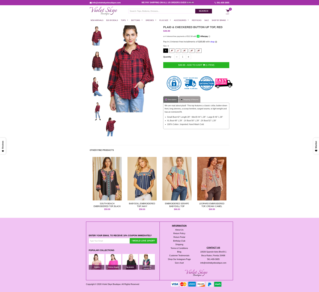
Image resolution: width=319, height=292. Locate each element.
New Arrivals (97, 20)
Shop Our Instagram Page (179, 259)
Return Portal (179, 237)
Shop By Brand (219, 20)
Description (172, 100)
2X (199, 50)
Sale (206, 20)
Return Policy (179, 233)
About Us (179, 230)
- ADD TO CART (196, 65)
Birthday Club (179, 241)
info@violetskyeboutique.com (106, 3)
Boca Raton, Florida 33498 (213, 255)
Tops (123, 20)
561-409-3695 (223, 3)
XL (185, 50)
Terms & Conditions (179, 248)
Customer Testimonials (179, 255)
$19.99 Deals (112, 20)
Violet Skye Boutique (111, 284)
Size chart (179, 263)
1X (192, 50)
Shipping (179, 245)
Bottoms (135, 20)
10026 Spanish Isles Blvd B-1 (213, 252)
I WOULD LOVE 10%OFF (143, 241)
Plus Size (164, 20)
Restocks (196, 20)
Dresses (150, 20)
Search (203, 11)
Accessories (180, 20)
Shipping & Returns (191, 100)
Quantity (167, 57)
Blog (179, 252)
